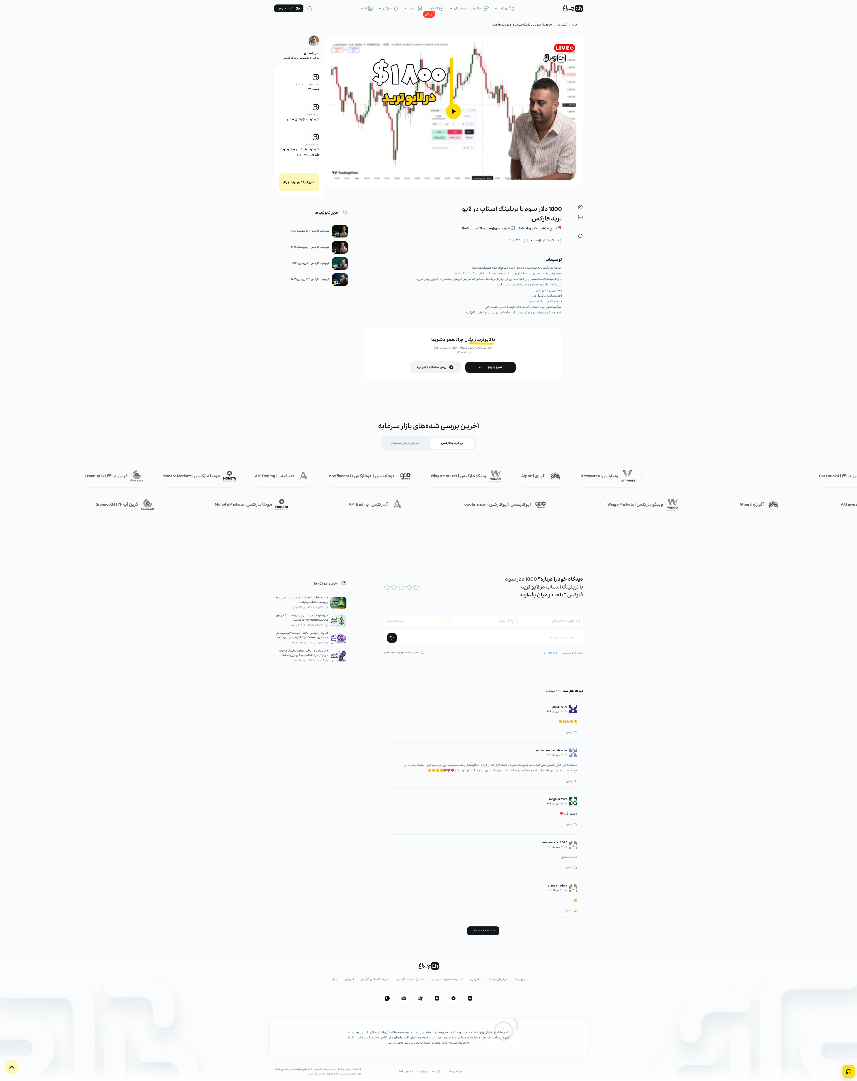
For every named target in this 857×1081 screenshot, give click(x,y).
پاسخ (569, 732)
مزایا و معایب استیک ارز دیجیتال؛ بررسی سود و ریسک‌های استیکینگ (301, 600)
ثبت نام (552, 653)
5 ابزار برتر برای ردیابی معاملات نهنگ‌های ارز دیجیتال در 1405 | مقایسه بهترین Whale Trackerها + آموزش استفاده (303, 655)
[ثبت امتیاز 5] (416, 587)
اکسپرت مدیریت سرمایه (447, 979)
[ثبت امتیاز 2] (394, 587)
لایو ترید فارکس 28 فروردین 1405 (310, 279)
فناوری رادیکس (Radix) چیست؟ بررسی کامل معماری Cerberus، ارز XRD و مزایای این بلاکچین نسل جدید (301, 637)
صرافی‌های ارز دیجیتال (468, 8)
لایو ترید (474, 979)
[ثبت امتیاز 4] (409, 587)
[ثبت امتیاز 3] (401, 587)
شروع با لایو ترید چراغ (299, 182)
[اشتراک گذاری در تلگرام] (580, 207)
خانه (575, 25)
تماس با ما (406, 1071)
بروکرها (503, 8)
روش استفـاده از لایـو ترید (431, 367)
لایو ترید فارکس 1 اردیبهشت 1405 (310, 247)
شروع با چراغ (495, 367)
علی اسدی (312, 53)
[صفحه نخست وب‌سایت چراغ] (572, 8)
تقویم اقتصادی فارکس (375, 979)
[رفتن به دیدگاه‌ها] (580, 236)
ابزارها (412, 8)
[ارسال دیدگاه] (392, 638)
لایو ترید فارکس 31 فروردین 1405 (311, 263)
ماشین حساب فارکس (410, 979)
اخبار (364, 8)
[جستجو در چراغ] (310, 8)
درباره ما (422, 1071)
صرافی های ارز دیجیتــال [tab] (405, 443)
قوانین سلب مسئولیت (447, 1071)
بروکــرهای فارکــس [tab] (452, 443)
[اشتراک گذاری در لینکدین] (580, 217)
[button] (11, 1067)
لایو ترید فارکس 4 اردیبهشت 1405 (310, 231)
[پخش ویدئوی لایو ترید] (453, 111)
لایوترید (433, 8)
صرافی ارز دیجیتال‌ (497, 979)
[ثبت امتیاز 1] (387, 587)
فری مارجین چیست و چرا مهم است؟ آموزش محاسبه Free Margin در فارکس (302, 617)
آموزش (387, 8)
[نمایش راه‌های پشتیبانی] (848, 1071)
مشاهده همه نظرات (483, 931)
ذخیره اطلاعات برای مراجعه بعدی (402, 653)
